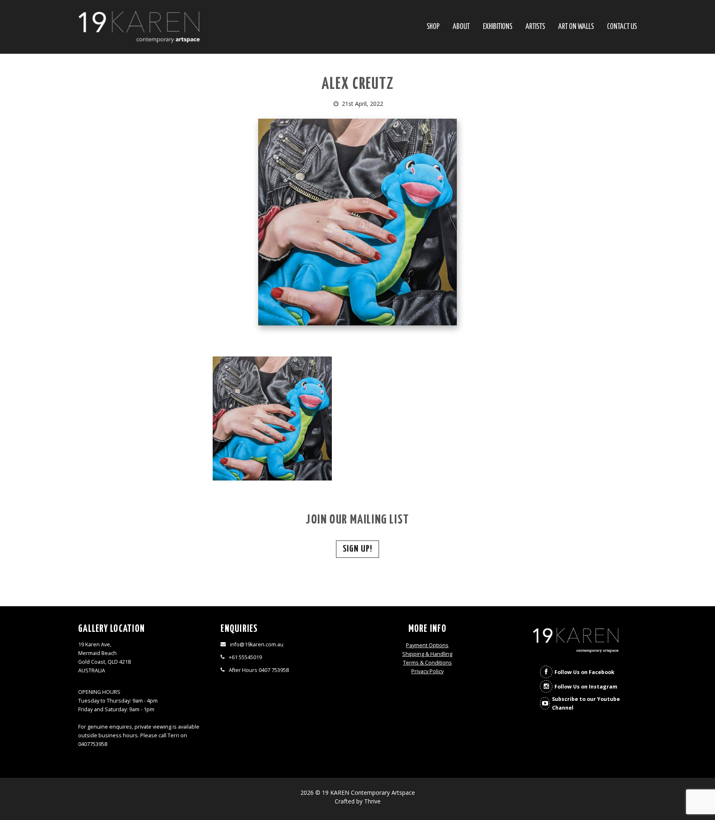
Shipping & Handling (427, 653)
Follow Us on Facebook (584, 672)
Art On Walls (576, 27)
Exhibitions (497, 27)
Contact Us (622, 27)
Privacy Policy (427, 671)
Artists (535, 27)
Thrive (372, 801)
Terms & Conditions (427, 662)
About (461, 27)
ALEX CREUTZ (358, 84)
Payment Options (427, 645)
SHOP (433, 27)
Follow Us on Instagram (585, 686)
